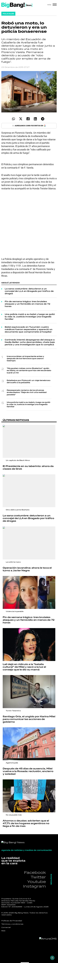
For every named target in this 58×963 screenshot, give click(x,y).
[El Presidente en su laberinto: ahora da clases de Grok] (29, 441)
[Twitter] (20, 118)
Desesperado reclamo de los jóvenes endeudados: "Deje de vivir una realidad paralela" (27, 392)
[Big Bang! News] (16, 5)
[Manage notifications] (52, 958)
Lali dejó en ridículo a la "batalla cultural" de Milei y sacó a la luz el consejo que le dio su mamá (24, 667)
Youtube (36, 881)
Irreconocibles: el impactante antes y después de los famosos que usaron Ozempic (25, 358)
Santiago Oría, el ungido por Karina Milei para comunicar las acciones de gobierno (29, 719)
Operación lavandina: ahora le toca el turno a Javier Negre (27, 569)
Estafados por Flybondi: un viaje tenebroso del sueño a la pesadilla (28, 381)
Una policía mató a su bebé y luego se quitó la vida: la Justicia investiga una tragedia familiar (30, 317)
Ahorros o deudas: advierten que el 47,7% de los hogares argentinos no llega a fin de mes (26, 823)
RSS (3, 931)
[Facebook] (28, 118)
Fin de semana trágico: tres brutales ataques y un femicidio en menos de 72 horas (27, 304)
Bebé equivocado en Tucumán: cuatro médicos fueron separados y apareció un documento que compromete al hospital (28, 329)
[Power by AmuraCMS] (48, 938)
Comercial (6, 927)
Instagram (34, 886)
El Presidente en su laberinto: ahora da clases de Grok (28, 468)
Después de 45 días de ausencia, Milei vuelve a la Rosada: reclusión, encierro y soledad (28, 771)
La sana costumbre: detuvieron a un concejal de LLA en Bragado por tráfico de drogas (29, 291)
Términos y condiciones (12, 924)
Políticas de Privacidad (11, 921)
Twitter (38, 877)
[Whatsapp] (13, 118)
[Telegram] (42, 118)
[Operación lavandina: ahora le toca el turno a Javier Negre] (29, 542)
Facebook (35, 872)
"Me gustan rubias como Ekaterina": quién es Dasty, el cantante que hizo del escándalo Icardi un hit (29, 370)
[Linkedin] (35, 118)
